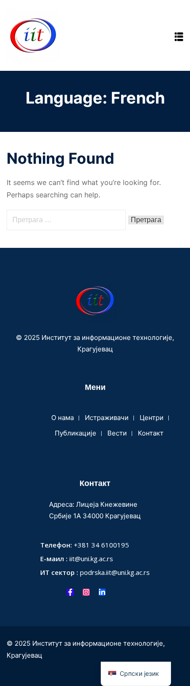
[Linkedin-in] (102, 592)
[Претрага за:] (67, 219)
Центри (151, 417)
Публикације (75, 433)
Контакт (150, 433)
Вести (117, 433)
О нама (62, 417)
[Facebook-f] (70, 592)
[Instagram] (86, 592)
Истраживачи (107, 417)
